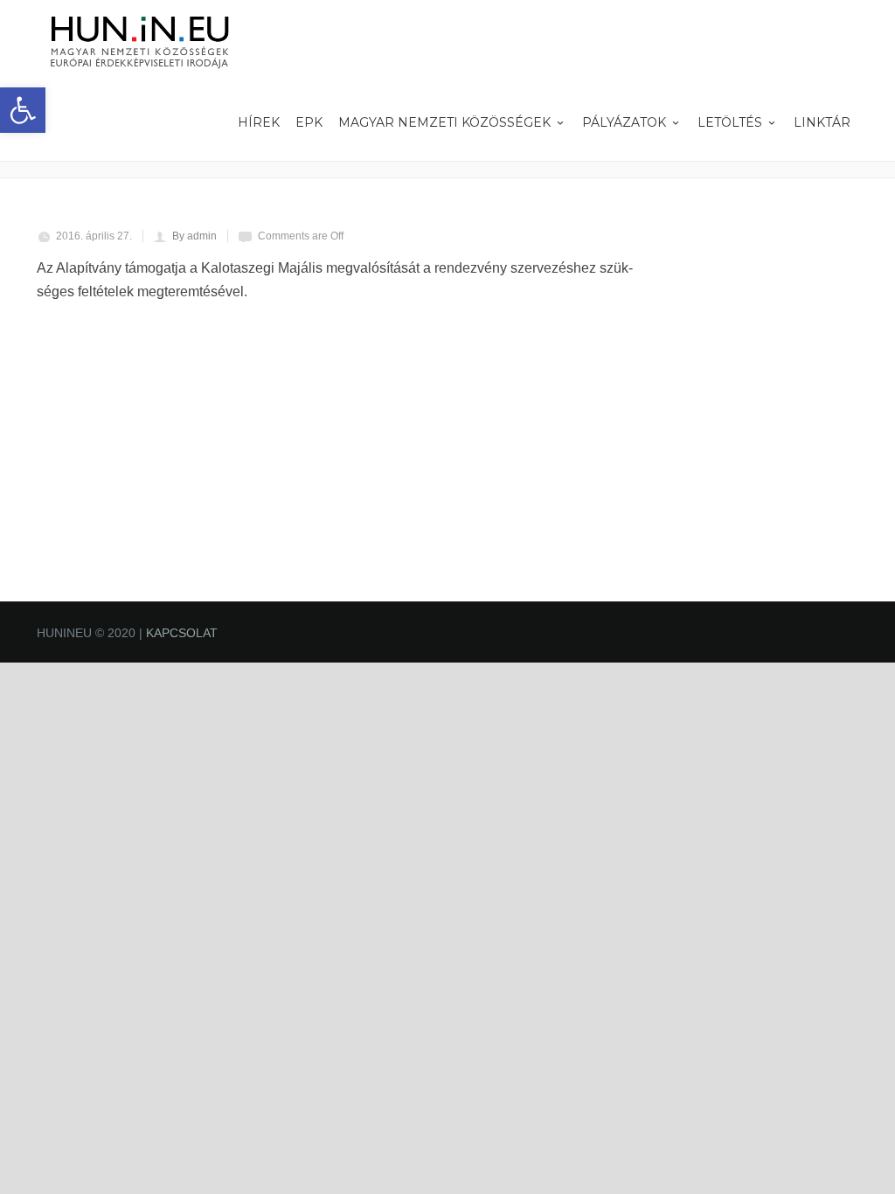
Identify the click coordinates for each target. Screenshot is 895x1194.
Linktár (822, 122)
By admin (194, 236)
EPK (309, 122)
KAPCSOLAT (182, 633)
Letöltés (729, 122)
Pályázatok (624, 122)
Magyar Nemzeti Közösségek (444, 122)
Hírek (259, 122)
